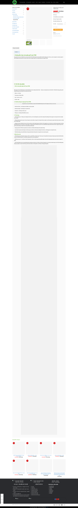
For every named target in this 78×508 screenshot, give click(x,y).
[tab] (15, 48)
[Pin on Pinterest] (59, 36)
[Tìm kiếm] (61, 2)
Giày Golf (33, 2)
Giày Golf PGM (23, 5)
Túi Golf (37, 2)
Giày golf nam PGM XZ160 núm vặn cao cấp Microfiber (32, 473)
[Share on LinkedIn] (60, 36)
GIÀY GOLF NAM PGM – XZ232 (32, 455)
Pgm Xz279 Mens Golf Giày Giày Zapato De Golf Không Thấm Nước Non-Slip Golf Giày (46, 474)
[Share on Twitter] (56, 36)
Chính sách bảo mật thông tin (35, 494)
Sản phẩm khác (14, 25)
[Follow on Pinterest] (57, 499)
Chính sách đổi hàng (34, 491)
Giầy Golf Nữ (14, 21)
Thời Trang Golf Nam (22, 2)
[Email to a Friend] (57, 36)
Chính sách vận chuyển (34, 493)
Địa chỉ (2, 496)
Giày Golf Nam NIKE (16, 18)
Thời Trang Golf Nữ (28, 2)
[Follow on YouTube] (58, 499)
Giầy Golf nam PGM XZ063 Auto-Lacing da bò (19, 473)
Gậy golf (39, 2)
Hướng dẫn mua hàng (34, 490)
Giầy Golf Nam (18, 5)
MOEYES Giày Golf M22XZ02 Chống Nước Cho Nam (18, 456)
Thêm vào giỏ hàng (58, 29)
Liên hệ (54, 2)
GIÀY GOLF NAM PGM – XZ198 (59, 455)
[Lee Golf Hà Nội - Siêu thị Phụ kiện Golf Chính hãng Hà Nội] (15, 2)
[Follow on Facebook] (55, 499)
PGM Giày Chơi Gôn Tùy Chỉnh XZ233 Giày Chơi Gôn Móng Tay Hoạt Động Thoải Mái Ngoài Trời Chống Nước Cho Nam (59, 474)
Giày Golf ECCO (15, 15)
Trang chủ (14, 5)
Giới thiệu (57, 2)
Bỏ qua (47, 507)
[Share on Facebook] (54, 36)
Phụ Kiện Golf (43, 2)
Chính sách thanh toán (34, 492)
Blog (51, 2)
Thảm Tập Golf (48, 2)
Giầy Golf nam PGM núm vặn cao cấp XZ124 (45, 456)
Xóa (65, 22)
